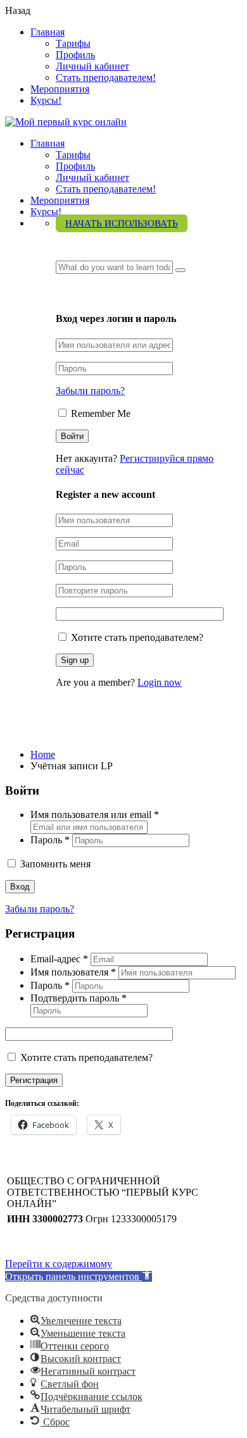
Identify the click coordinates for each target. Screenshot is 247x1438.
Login (70, 293)
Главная (47, 32)
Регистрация (34, 1080)
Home (42, 754)
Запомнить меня (54, 863)
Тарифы (73, 43)
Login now (159, 682)
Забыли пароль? (90, 390)
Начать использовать (121, 223)
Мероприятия (59, 89)
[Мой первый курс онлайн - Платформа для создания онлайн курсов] (66, 121)
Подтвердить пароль (78, 998)
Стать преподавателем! (106, 77)
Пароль (50, 839)
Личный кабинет (92, 66)
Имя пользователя (73, 972)
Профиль (75, 54)
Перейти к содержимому (58, 1263)
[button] (78, 1276)
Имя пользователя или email (94, 814)
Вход (20, 886)
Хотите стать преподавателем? (135, 637)
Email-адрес (59, 958)
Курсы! (45, 100)
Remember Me (99, 413)
